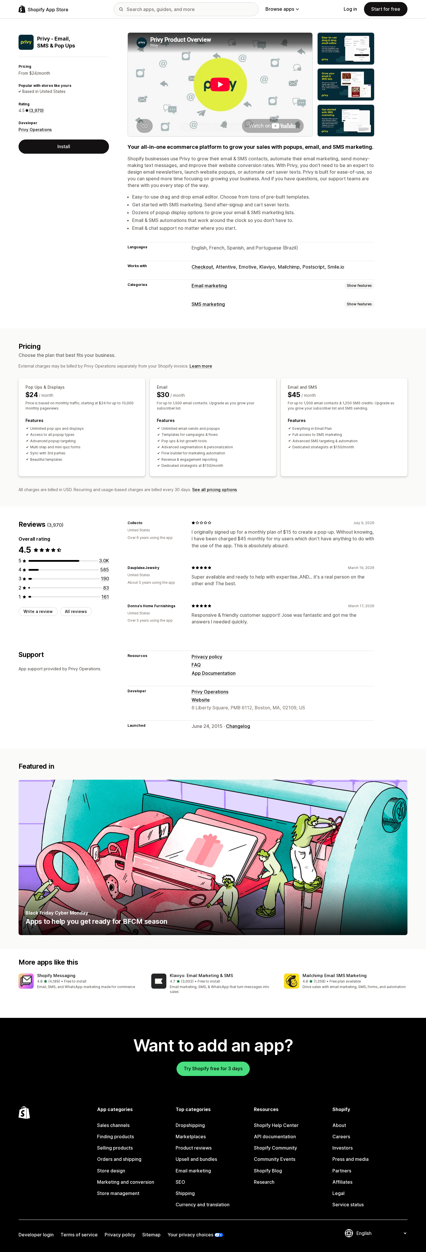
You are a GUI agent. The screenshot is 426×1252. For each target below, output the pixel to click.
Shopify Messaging (56, 975)
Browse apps (279, 9)
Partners (341, 1171)
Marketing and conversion (125, 1182)
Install (63, 146)
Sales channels (113, 1125)
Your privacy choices (190, 1235)
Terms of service (79, 1235)
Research (264, 1182)
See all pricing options (214, 489)
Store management (118, 1193)
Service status (348, 1204)
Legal (338, 1193)
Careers (341, 1136)
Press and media (350, 1159)
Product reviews (194, 1148)
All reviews (76, 611)
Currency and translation (203, 1204)
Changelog (238, 726)
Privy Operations (35, 129)
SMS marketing (208, 304)
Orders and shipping (119, 1159)
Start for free (385, 9)
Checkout (202, 267)
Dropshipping (190, 1125)
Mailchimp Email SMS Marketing (335, 975)
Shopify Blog (268, 1171)
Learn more (201, 366)
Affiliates (342, 1182)
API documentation (275, 1136)
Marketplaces (191, 1136)
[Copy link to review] (145, 522)
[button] (80, 982)
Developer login (36, 1235)
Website (201, 700)
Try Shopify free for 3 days (213, 1068)
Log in (350, 9)
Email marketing (209, 286)
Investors (342, 1148)
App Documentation (214, 673)
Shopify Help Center (276, 1125)
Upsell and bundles (196, 1159)
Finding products (115, 1136)
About (339, 1125)
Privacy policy (207, 657)
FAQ (196, 665)
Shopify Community (275, 1148)
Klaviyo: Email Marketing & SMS (201, 975)
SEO (180, 1182)
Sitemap (151, 1235)
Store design (111, 1171)
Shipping (185, 1193)
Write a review (38, 611)
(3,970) (36, 110)
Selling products (115, 1148)
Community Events (274, 1159)
